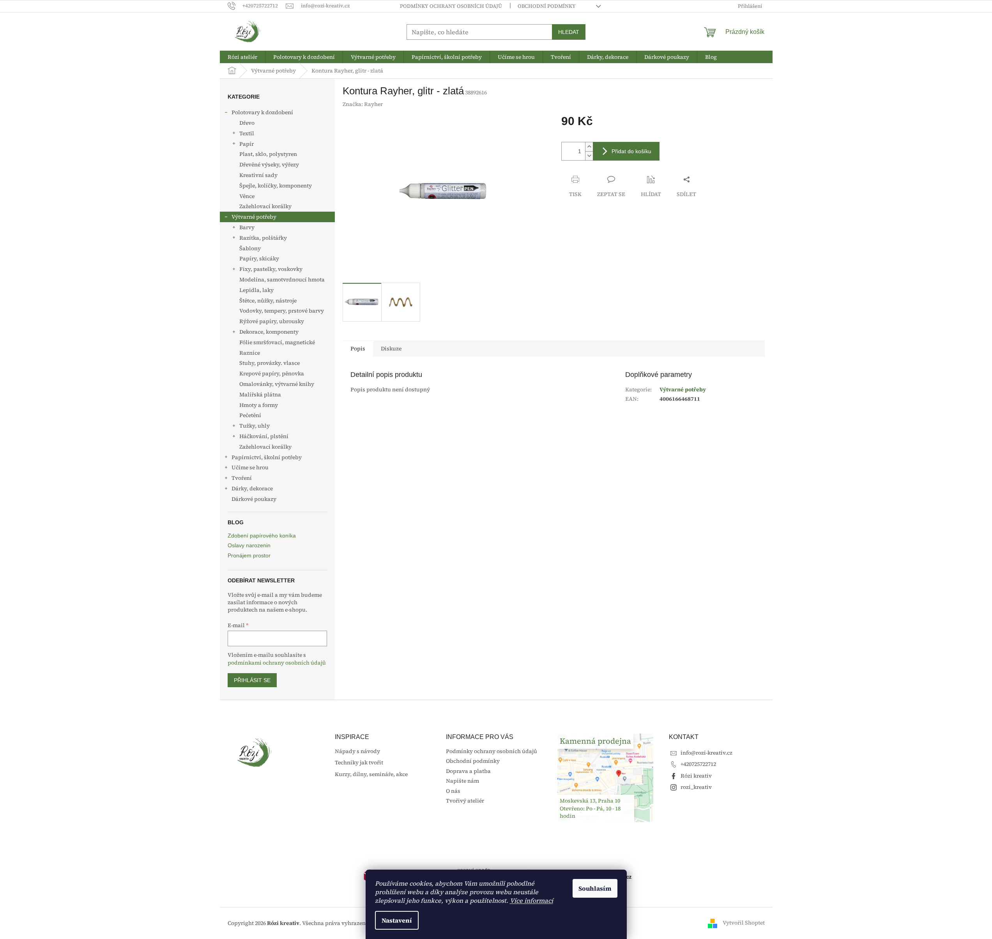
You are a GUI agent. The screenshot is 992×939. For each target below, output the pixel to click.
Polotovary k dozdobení (262, 112)
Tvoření (242, 478)
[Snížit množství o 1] (589, 155)
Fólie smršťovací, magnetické (277, 342)
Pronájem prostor (249, 556)
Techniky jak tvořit (359, 762)
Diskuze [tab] (391, 348)
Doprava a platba (468, 771)
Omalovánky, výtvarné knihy (276, 384)
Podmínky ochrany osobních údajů (451, 6)
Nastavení (397, 920)
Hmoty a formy (258, 405)
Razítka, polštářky (263, 238)
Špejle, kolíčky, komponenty (275, 185)
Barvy (247, 227)
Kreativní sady (258, 175)
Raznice (249, 353)
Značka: (363, 104)
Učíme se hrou (250, 467)
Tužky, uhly (254, 426)
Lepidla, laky (256, 290)
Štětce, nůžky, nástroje (268, 300)
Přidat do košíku (631, 151)
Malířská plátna (260, 394)
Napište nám (462, 781)
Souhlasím (595, 888)
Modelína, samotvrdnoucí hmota (282, 279)
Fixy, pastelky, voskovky (270, 269)
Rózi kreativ (696, 776)
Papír (246, 144)
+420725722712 (698, 764)
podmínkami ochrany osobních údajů (277, 663)
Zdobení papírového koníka (262, 536)
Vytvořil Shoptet (744, 923)
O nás (453, 791)
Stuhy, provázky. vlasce (269, 363)
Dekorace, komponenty (269, 332)
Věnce (247, 196)
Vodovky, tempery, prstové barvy (281, 311)
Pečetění (250, 415)
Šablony (250, 248)
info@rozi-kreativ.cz (706, 753)
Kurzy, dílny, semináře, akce (371, 774)
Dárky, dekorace (252, 488)
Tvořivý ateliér (465, 801)
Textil (246, 133)
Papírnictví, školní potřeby (267, 457)
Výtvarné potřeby (254, 217)
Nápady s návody (357, 751)
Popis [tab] (357, 348)
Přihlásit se (252, 680)
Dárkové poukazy (254, 499)
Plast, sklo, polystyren (268, 154)
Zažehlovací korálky (265, 206)
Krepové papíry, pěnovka (271, 373)
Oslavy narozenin (249, 545)
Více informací (531, 900)
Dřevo (247, 123)
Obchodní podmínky (547, 6)
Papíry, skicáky (259, 258)
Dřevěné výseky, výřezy (269, 164)
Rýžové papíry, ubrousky (271, 321)
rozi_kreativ (696, 787)
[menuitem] (242, 57)
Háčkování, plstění (263, 436)
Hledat (568, 32)
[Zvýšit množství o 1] (589, 146)
